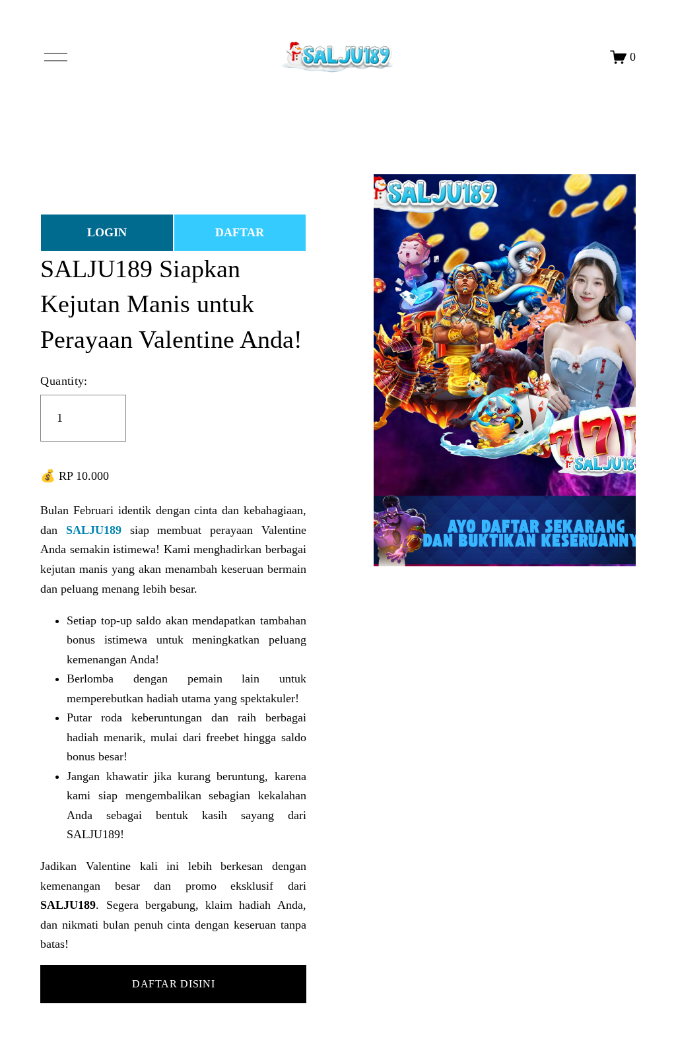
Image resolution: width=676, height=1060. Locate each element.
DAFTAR (239, 232)
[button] (173, 984)
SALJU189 (93, 530)
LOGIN (107, 232)
